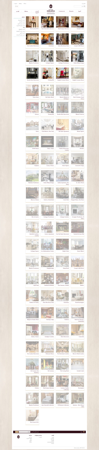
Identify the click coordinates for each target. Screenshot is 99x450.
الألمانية (52, 440)
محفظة (26, 11)
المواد (79, 11)
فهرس (17, 11)
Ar (15, 6)
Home (51, 9)
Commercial (62, 11)
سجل (17, 432)
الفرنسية (52, 439)
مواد (31, 439)
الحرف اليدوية (37, 12)
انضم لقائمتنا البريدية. (35, 431)
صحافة (20, 3)
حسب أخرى (22, 33)
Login (15, 3)
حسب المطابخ (22, 29)
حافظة (23, 17)
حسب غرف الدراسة (20, 34)
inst (84, 432)
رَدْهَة (24, 27)
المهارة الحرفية (29, 438)
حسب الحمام (22, 21)
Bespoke (71, 11)
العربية (53, 437)
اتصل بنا (83, 3)
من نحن (30, 437)
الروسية (52, 443)
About (25, 3)
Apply (84, 6)
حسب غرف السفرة (21, 25)
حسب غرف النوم (21, 23)
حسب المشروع (21, 20)
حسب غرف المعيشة (20, 31)
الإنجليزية (52, 438)
